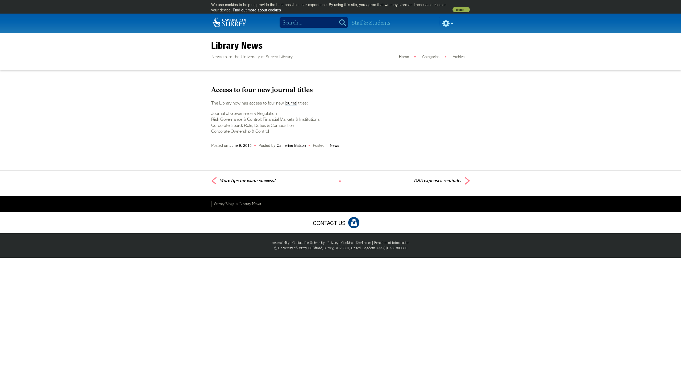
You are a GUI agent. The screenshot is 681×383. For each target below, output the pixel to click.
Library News (237, 45)
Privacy (332, 243)
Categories (430, 57)
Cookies (347, 243)
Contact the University (308, 243)
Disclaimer (363, 243)
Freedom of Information (391, 243)
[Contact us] (353, 222)
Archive (458, 57)
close (460, 9)
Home (404, 57)
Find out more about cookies (257, 10)
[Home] (230, 21)
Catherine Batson (291, 145)
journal (291, 103)
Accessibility (280, 243)
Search (341, 22)
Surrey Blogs (224, 204)
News (334, 145)
